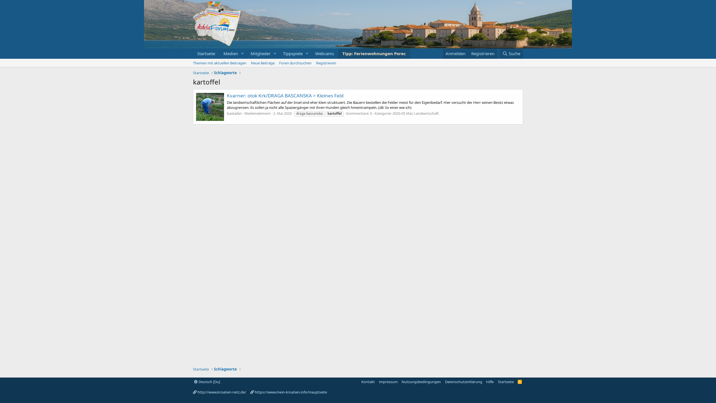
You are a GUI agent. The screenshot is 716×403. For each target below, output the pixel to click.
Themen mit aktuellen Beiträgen (219, 62)
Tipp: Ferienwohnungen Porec (374, 53)
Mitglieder (260, 53)
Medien (230, 53)
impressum (388, 381)
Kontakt (368, 381)
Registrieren (326, 62)
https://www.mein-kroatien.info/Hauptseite (291, 392)
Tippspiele (293, 53)
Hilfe (490, 381)
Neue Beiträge (263, 62)
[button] (242, 53)
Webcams (324, 53)
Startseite (206, 53)
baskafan (234, 113)
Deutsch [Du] (209, 381)
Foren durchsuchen (295, 62)
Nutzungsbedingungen (421, 381)
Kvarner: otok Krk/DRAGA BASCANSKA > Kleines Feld (285, 95)
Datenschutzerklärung (463, 381)
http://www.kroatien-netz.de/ (221, 392)
